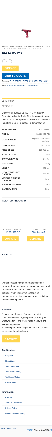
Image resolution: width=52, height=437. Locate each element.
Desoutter (16, 47)
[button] (44, 9)
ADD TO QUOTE (15, 76)
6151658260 (11, 85)
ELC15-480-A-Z (38, 232)
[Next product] (4, 61)
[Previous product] (10, 61)
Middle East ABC (9, 429)
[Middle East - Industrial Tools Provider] (21, 10)
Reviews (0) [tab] (7, 106)
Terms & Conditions (13, 403)
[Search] (49, 10)
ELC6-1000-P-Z (13, 232)
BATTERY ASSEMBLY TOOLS (37, 47)
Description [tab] (8, 101)
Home (5, 47)
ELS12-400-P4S (32, 85)
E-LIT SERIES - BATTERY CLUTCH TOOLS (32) (24, 49)
